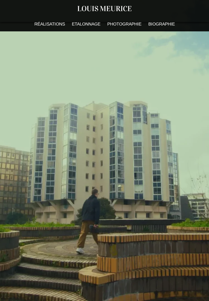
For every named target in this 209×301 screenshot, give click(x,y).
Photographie (124, 24)
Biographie (161, 24)
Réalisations (49, 24)
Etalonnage (86, 24)
